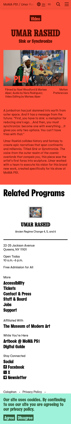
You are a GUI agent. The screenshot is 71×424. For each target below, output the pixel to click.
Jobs (7, 304)
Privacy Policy (33, 391)
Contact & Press (17, 293)
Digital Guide (14, 346)
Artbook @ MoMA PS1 (21, 340)
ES (49, 4)
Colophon (10, 391)
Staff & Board (15, 298)
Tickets (9, 287)
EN (43, 4)
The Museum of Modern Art (26, 325)
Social (8, 361)
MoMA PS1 (10, 4)
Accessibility (13, 282)
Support (10, 309)
